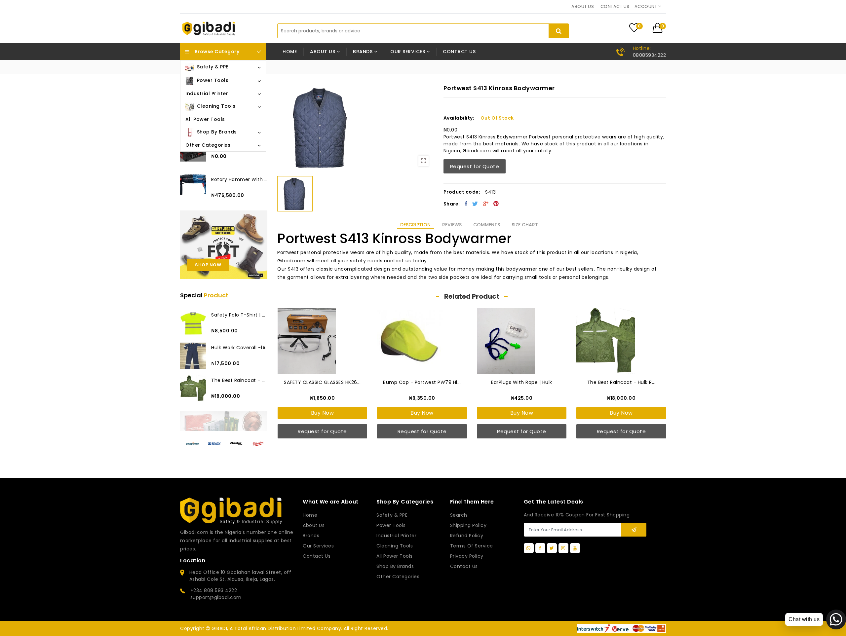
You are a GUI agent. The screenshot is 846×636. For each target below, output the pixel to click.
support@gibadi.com (216, 597)
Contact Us (464, 566)
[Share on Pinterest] (496, 203)
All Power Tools (394, 556)
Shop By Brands (395, 566)
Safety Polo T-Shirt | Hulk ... (239, 315)
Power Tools (391, 525)
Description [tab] (415, 224)
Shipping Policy (468, 525)
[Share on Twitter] (475, 203)
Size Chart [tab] (525, 224)
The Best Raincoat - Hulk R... (239, 380)
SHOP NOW (208, 265)
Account (646, 6)
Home (290, 51)
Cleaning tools (394, 545)
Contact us (615, 6)
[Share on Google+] (486, 203)
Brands (311, 535)
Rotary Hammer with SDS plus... (239, 179)
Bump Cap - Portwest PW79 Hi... (422, 382)
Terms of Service (471, 545)
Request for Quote (474, 166)
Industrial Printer (396, 535)
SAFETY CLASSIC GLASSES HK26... (322, 382)
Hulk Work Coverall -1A (238, 347)
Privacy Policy (466, 556)
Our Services (318, 545)
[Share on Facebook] (466, 203)
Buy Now (322, 413)
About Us (314, 525)
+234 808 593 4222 (213, 590)
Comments (486, 224)
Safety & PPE (391, 515)
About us (582, 6)
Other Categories (397, 576)
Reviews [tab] (452, 224)
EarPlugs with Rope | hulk (521, 382)
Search (458, 515)
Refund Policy (466, 535)
